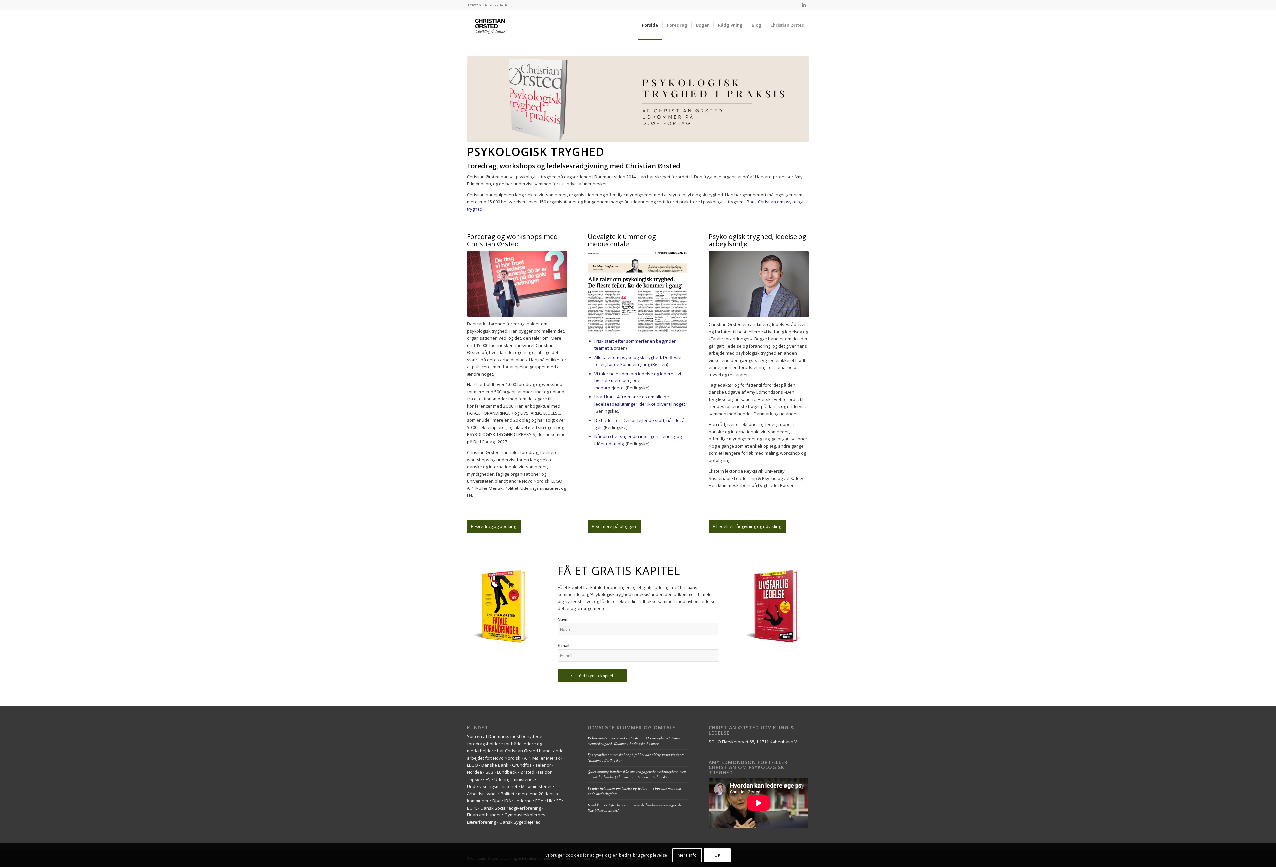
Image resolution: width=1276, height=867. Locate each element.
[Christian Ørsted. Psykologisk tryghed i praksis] (498, 25)
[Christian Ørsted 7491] (759, 284)
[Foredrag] (517, 284)
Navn (562, 619)
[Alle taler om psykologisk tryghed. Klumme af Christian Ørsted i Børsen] (638, 292)
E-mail (563, 645)
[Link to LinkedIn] (804, 5)
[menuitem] (650, 25)
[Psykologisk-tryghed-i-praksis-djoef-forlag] (638, 99)
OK (717, 855)
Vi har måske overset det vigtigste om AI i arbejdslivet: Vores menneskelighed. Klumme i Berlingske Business (634, 740)
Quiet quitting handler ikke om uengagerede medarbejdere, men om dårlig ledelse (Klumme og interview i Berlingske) (637, 774)
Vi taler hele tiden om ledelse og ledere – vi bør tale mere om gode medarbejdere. (637, 381)
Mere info (687, 855)
